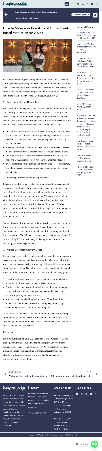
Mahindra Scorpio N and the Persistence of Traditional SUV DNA (86, 35)
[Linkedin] (92, 4)
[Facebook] (78, 4)
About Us (31, 12)
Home (17, 12)
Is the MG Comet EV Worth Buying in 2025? (85, 107)
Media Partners (33, 18)
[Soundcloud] (97, 4)
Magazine (23, 12)
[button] (67, 4)
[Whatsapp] (94, 444)
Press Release (41, 12)
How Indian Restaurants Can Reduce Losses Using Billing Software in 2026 (86, 78)
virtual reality (20, 187)
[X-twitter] (88, 4)
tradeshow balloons (52, 264)
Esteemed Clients (21, 18)
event (49, 255)
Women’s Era (52, 12)
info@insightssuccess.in (38, 393)
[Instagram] (83, 4)
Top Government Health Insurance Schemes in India (84, 158)
